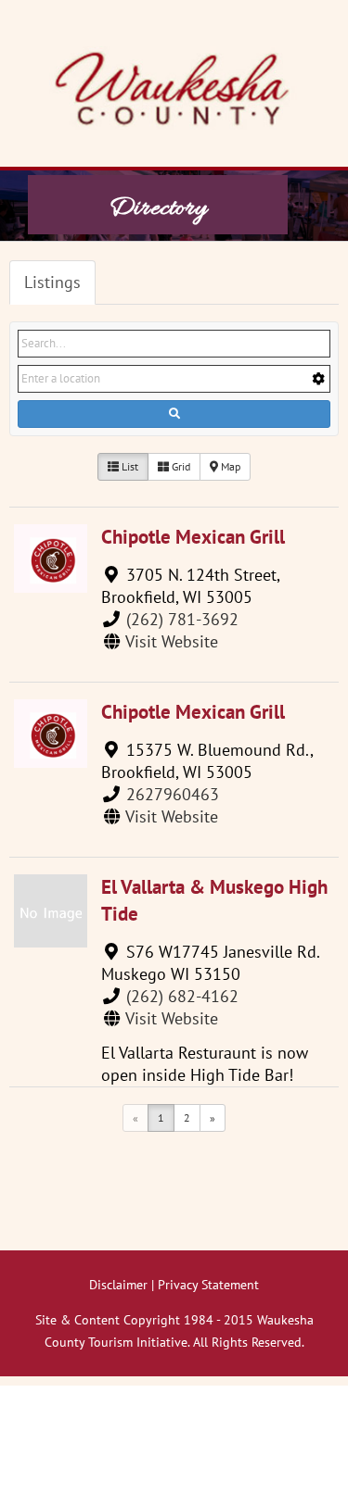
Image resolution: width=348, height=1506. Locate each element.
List (128, 466)
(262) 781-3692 (182, 619)
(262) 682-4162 (182, 996)
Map (229, 466)
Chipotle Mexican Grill (193, 536)
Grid (179, 466)
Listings (52, 282)
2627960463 (172, 794)
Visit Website (171, 641)
